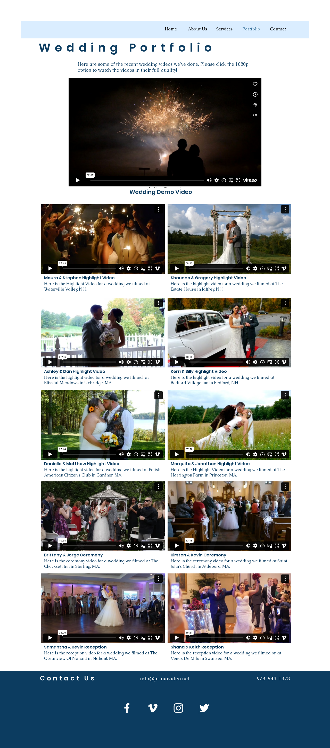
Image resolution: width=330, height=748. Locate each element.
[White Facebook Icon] (126, 708)
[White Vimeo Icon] (152, 708)
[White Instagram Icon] (178, 708)
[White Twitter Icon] (204, 708)
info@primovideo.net (165, 678)
